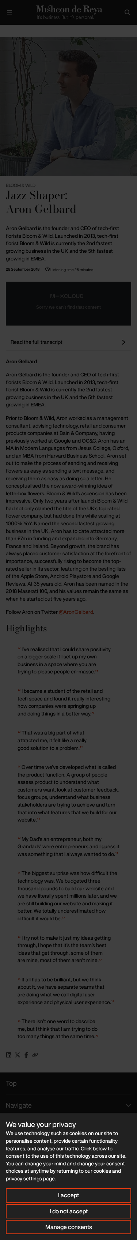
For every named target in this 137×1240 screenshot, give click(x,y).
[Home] (68, 12)
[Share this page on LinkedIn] (9, 1055)
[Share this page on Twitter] (17, 1055)
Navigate (19, 1105)
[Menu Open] (9, 12)
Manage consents (68, 1226)
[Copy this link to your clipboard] (35, 1055)
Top (11, 1083)
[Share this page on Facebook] (26, 1055)
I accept (68, 1195)
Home (6, 31)
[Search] (127, 12)
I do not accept (69, 1211)
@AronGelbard (76, 612)
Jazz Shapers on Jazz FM (43, 31)
